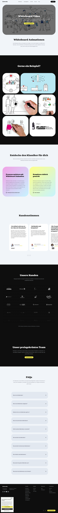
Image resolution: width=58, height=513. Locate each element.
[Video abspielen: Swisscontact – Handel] (47, 104)
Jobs (50, 489)
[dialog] (7, 504)
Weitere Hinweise (6, 505)
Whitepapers (43, 489)
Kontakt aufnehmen (51, 510)
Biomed (21, 245)
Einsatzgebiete (26, 1)
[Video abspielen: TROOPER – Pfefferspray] (42, 126)
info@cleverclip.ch (12, 489)
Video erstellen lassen (29, 23)
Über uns (35, 1)
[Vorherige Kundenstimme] (28, 255)
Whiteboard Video (27, 492)
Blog (39, 1)
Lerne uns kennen (29, 357)
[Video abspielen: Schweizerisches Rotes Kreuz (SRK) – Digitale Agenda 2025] (11, 83)
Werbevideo (27, 494)
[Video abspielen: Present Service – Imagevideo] (15, 126)
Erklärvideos (20, 1)
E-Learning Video (27, 498)
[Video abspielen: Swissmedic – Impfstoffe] (20, 104)
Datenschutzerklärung (52, 492)
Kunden (34, 486)
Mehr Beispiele (37, 192)
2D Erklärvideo (27, 489)
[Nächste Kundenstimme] (30, 255)
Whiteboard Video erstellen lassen (14, 192)
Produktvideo (27, 495)
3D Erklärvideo (27, 491)
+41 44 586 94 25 (5, 489)
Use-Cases (34, 491)
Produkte (26, 486)
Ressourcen (43, 486)
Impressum (50, 491)
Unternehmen (51, 486)
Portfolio (31, 1)
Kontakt (53, 1)
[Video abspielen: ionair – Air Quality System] (38, 83)
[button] (7, 510)
